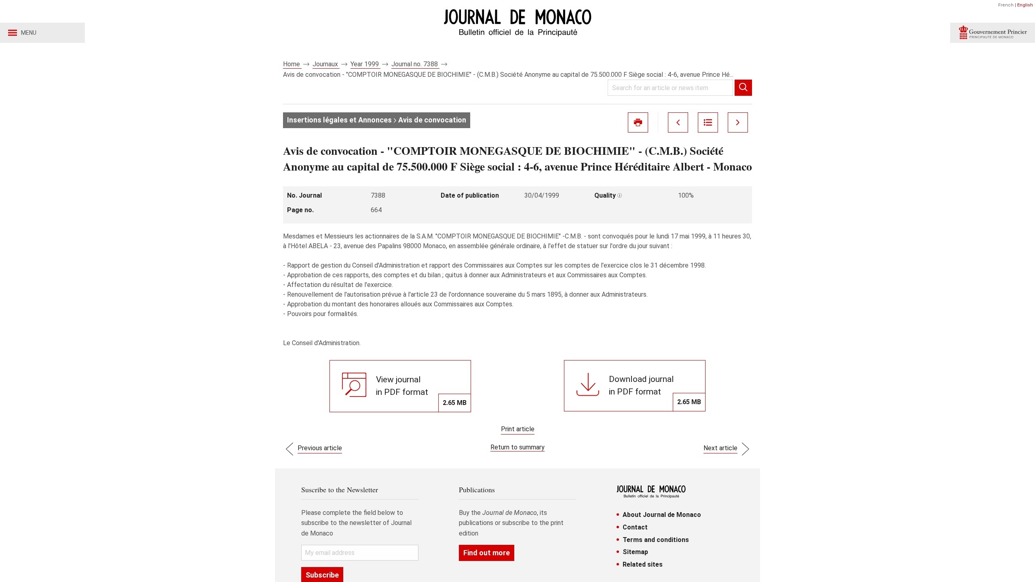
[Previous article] (678, 122)
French (1006, 5)
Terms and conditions (656, 540)
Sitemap (635, 552)
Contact (635, 527)
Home (292, 64)
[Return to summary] (708, 122)
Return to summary (517, 447)
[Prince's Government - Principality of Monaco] (992, 33)
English (1025, 5)
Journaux (326, 64)
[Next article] (738, 122)
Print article (517, 429)
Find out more (486, 552)
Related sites (643, 564)
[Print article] (638, 122)
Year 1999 (365, 64)
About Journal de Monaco (662, 515)
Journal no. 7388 (415, 64)
